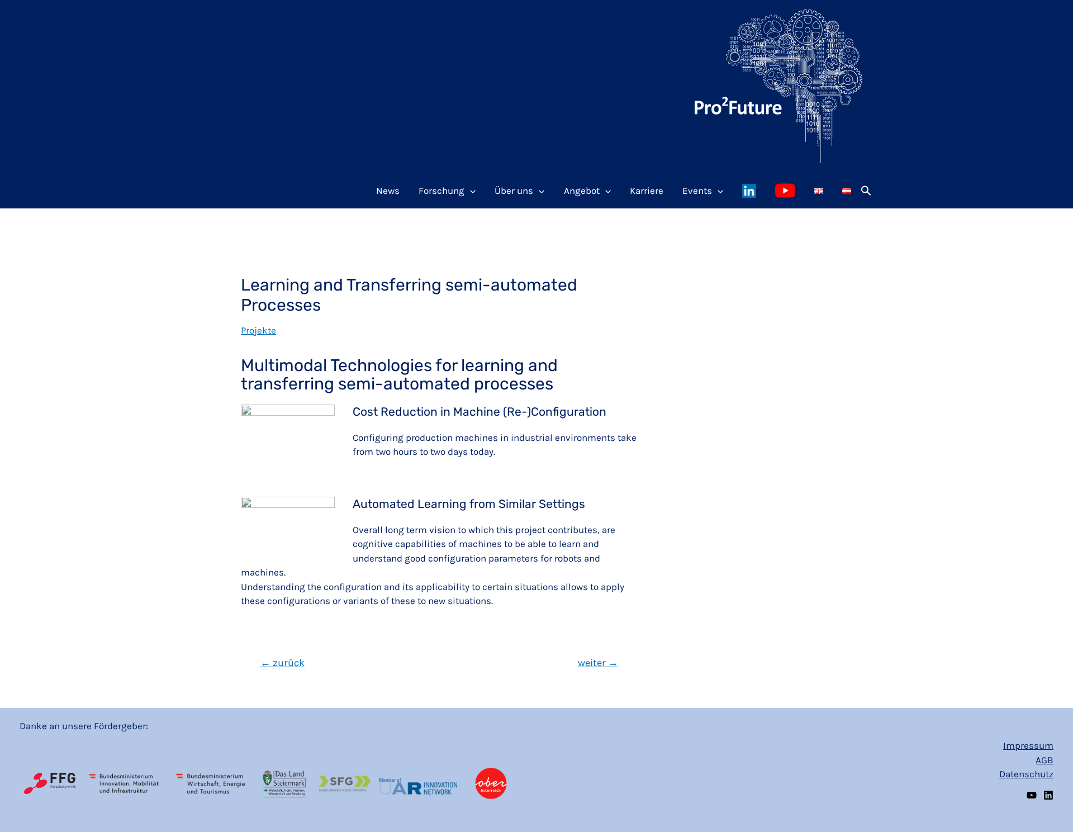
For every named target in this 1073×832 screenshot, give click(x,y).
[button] (866, 190)
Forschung (441, 190)
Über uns (514, 190)
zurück (282, 663)
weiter (598, 663)
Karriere (646, 190)
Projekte (258, 330)
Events (697, 190)
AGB (1044, 760)
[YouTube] (1032, 795)
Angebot (582, 190)
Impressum (1028, 745)
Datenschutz (1026, 773)
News (388, 190)
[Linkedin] (1048, 795)
